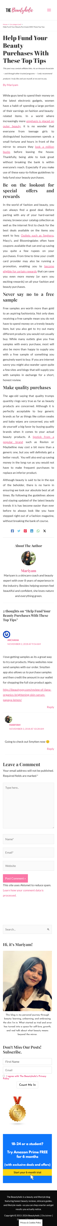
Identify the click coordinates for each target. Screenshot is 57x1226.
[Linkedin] (31, 530)
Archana (13, 640)
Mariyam (14, 724)
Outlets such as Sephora (37, 235)
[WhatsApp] (38, 530)
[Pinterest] (25, 530)
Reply (50, 707)
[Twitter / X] (44, 530)
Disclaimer (46, 1215)
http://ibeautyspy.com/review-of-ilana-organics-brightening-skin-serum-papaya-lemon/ (27, 695)
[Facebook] (12, 530)
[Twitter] (18, 530)
